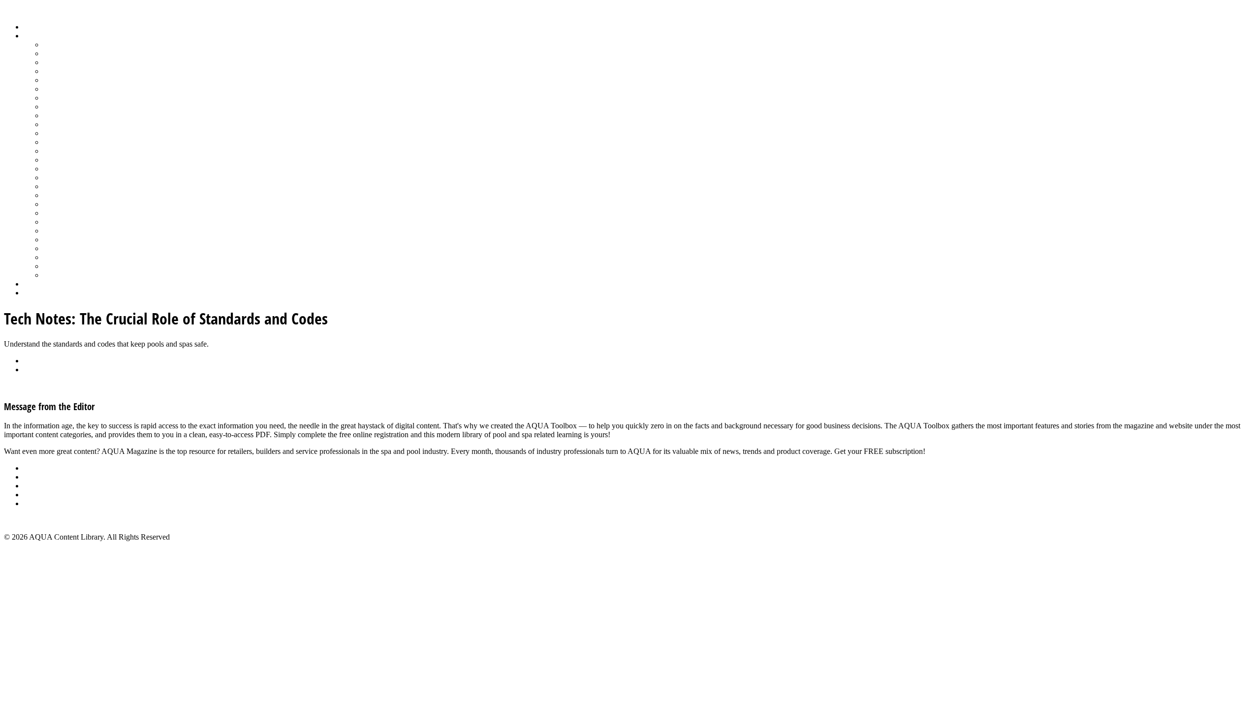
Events (34, 486)
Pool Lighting (64, 160)
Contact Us (41, 494)
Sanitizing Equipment (76, 195)
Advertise (39, 477)
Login (33, 293)
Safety (53, 186)
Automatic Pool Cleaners (82, 53)
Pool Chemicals (67, 133)
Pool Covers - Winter (76, 151)
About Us (39, 468)
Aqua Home (43, 284)
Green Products (67, 98)
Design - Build (66, 71)
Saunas (54, 204)
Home (33, 27)
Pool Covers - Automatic (81, 142)
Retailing (57, 177)
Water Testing (64, 248)
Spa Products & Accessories (86, 222)
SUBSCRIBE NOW (958, 451)
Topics (34, 36)
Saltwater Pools (67, 266)
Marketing (59, 257)
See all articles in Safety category (55, 386)
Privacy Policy (46, 503)
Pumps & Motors (69, 168)
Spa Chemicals (66, 213)
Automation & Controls (80, 62)
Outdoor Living (67, 275)
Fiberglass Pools (68, 80)
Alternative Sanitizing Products (91, 44)
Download (40, 369)
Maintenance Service (75, 124)
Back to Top (23, 520)
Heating (55, 106)
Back (32, 360)
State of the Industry (74, 239)
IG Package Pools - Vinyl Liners (93, 115)
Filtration (57, 89)
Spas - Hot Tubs (68, 230)
